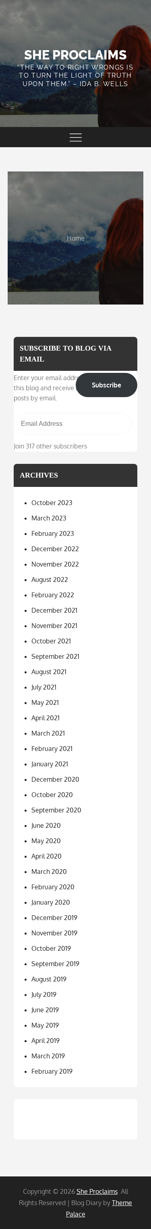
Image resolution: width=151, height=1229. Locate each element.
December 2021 (54, 610)
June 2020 (46, 825)
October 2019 (51, 948)
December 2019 (54, 918)
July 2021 (43, 687)
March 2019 (48, 1056)
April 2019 (45, 1041)
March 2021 (48, 733)
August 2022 (49, 579)
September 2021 (55, 656)
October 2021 (51, 641)
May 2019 (45, 1025)
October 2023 (51, 503)
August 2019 (48, 979)
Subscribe (106, 385)
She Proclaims (75, 54)
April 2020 (46, 856)
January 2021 (49, 764)
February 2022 (52, 595)
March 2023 (48, 518)
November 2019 (54, 933)
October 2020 (52, 795)
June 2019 (45, 1010)
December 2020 (55, 779)
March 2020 (49, 871)
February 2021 (51, 749)
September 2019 (55, 964)
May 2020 (46, 841)
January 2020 (50, 902)
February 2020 (52, 887)
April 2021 (45, 718)
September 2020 (56, 810)
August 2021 (48, 672)
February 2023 (52, 533)
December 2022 (55, 549)
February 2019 (51, 1071)
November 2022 (55, 564)
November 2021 (54, 626)
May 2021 (45, 702)
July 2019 (43, 994)
